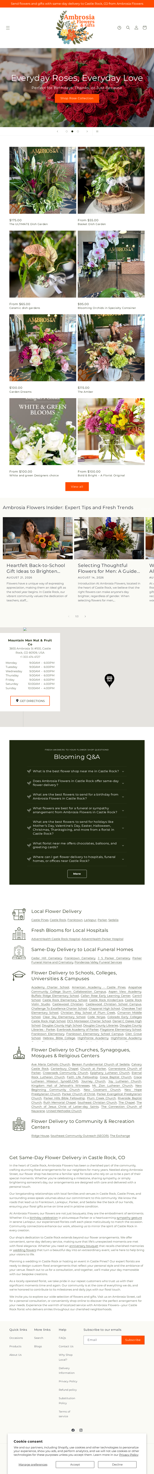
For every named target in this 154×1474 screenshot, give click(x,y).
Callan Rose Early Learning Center (106, 995)
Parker (102, 920)
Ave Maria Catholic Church (50, 1064)
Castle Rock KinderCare (106, 1000)
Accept (75, 1464)
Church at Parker (93, 1068)
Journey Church (93, 1081)
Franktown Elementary (47, 1034)
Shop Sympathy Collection (77, 104)
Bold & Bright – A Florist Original (101, 475)
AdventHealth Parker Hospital (102, 939)
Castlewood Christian (67, 1004)
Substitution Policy (67, 1401)
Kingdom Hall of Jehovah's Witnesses (60, 1085)
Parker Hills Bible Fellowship (64, 1098)
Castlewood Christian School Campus (113, 1004)
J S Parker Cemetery (114, 958)
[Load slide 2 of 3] (72, 131)
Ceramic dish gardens (24, 308)
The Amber (85, 391)
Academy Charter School (50, 987)
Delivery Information (67, 1370)
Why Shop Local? (65, 1357)
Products (15, 1346)
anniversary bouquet (83, 1246)
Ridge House (40, 1136)
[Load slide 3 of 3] (78, 131)
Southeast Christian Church (97, 1102)
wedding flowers (24, 1250)
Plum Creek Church (101, 1098)
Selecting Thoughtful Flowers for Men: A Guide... (109, 568)
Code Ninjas (96, 1017)
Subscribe (133, 1340)
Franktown (75, 920)
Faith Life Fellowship (82, 1077)
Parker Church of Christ (78, 1094)
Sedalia (113, 920)
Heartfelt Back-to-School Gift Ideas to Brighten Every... (36, 568)
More (77, 873)
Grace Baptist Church (116, 1077)
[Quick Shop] (119, 27)
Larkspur (90, 920)
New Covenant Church (102, 1089)
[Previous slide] (57, 131)
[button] (8, 28)
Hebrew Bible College (59, 1038)
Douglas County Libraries (100, 1025)
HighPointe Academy (93, 1038)
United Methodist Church (64, 1111)
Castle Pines (39, 920)
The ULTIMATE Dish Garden (28, 224)
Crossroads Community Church (65, 1073)
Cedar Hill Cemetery (46, 958)
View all (77, 486)
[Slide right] (85, 616)
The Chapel (127, 1102)
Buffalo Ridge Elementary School (55, 995)
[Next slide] (87, 131)
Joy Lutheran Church (124, 1081)
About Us (15, 1355)
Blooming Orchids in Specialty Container (107, 308)
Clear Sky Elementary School (64, 1017)
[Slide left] (69, 616)
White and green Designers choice (34, 475)
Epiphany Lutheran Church (110, 1073)
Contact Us (66, 1346)
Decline (117, 1464)
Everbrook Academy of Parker (78, 1029)
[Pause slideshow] (96, 131)
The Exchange (120, 1136)
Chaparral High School (104, 1008)
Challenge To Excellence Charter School (59, 1008)
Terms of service (64, 1414)
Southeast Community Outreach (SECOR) (80, 1136)
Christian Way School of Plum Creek (88, 1012)
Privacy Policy (128, 1455)
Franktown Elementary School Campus (94, 1034)
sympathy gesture (129, 1217)
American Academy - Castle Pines (98, 987)
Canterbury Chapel (64, 1068)
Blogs (38, 1346)
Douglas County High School (62, 1025)
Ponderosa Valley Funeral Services (98, 962)
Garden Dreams (20, 391)
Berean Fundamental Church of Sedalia (101, 1064)
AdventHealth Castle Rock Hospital (55, 939)
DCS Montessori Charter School (89, 1021)
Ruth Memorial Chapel (59, 1102)
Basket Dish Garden (92, 224)
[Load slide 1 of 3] (66, 131)
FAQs (62, 1338)
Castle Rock (58, 920)
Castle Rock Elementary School (64, 1000)
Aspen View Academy (125, 991)
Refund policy (68, 1389)
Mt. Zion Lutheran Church (112, 1085)
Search (38, 1338)
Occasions (16, 1338)
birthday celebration (44, 1217)
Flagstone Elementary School (120, 1029)
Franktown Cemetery (79, 958)
